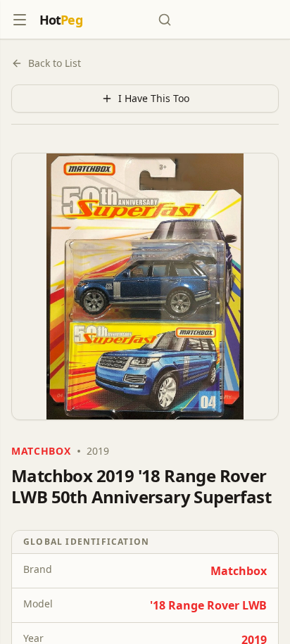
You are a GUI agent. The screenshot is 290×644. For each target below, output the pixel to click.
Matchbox (238, 571)
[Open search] (164, 19)
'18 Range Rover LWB (208, 605)
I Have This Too (153, 98)
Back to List (54, 63)
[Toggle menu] (20, 20)
